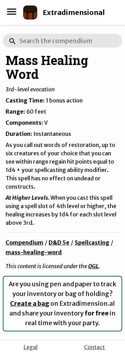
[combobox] (62, 41)
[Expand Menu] (12, 12)
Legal (31, 347)
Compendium (24, 242)
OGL (93, 266)
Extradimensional (74, 12)
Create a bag (29, 303)
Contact (94, 347)
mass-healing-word (34, 252)
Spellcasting (92, 242)
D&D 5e (59, 242)
